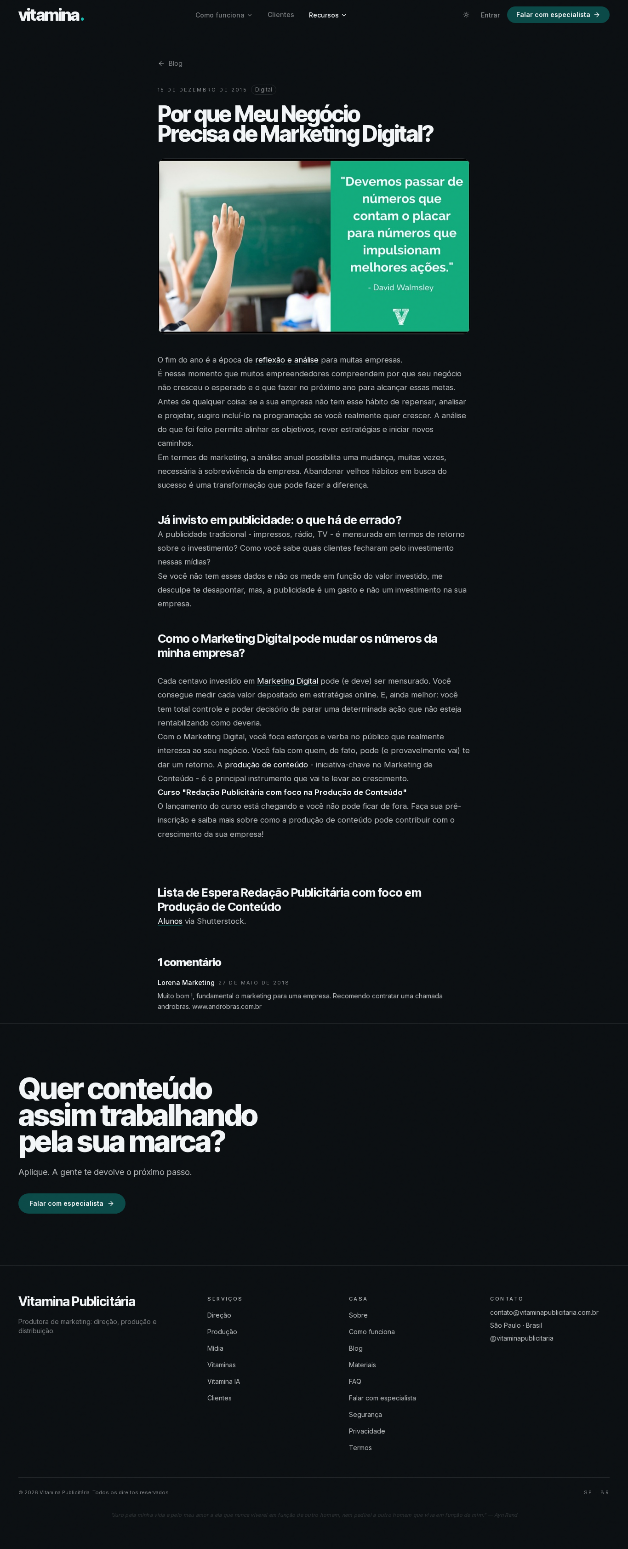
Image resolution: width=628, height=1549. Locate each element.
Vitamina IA (223, 1381)
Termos (360, 1447)
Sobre (358, 1315)
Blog (176, 63)
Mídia (215, 1348)
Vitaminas (221, 1365)
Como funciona (220, 15)
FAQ (355, 1381)
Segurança (365, 1414)
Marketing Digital (287, 680)
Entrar (490, 15)
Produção (222, 1332)
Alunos (170, 921)
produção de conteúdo (266, 764)
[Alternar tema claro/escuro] (466, 14)
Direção (219, 1315)
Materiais (362, 1365)
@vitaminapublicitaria (522, 1338)
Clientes (281, 14)
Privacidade (367, 1431)
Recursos (324, 15)
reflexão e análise (287, 359)
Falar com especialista (553, 14)
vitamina (51, 14)
